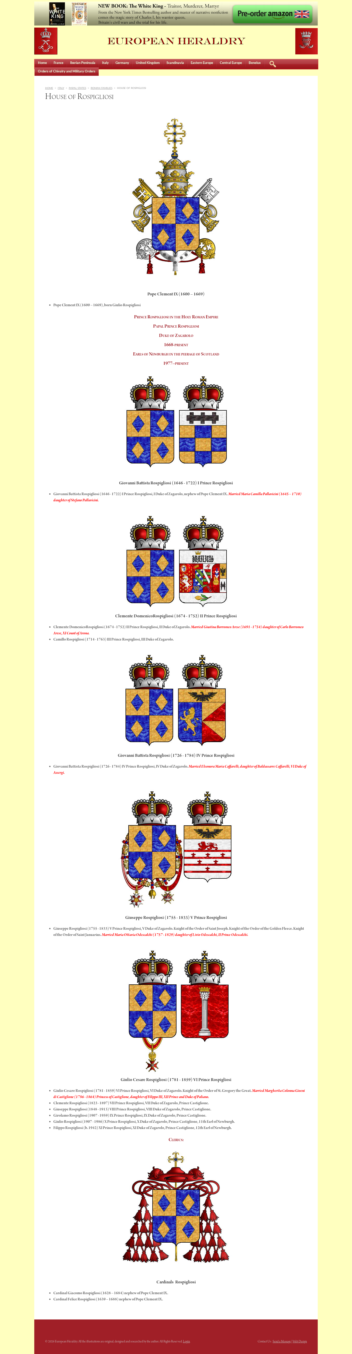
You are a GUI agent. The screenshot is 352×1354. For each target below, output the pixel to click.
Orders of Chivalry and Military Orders (66, 71)
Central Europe (231, 63)
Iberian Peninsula (82, 63)
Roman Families (101, 88)
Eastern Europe (202, 63)
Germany (122, 63)
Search (272, 63)
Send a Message (282, 1342)
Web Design (300, 1342)
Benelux (255, 63)
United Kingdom (148, 63)
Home (42, 63)
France (58, 63)
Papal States (77, 88)
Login (186, 1342)
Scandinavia (175, 63)
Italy (105, 63)
